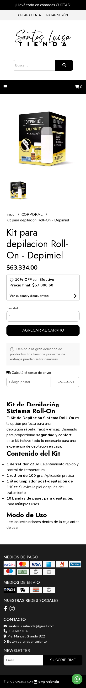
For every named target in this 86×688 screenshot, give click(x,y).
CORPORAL (32, 214)
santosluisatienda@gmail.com (30, 626)
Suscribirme (63, 660)
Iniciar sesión (57, 15)
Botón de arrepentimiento (26, 641)
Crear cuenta (29, 15)
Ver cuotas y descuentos (29, 296)
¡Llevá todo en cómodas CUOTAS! (43, 5)
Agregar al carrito (43, 330)
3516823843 (18, 631)
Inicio (11, 214)
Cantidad (12, 308)
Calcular (66, 382)
